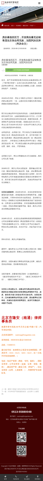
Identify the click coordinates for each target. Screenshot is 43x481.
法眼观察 (5, 65)
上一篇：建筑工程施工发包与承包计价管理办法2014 (20, 389)
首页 (12, 25)
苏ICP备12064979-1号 (11, 469)
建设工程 (25, 25)
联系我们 (37, 479)
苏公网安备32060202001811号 (28, 469)
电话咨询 (16, 479)
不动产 (32, 25)
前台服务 (27, 479)
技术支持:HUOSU (21, 471)
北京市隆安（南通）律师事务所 (13, 3)
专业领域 (18, 25)
